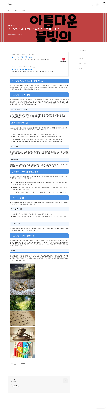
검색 (93, 4)
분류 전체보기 (82, 50)
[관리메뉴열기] (104, 3)
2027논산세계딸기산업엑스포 (22, 57)
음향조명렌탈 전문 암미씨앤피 (22, 69)
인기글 (85, 63)
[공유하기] (15, 364)
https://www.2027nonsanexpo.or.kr (21, 54)
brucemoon (14, 381)
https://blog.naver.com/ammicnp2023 (22, 66)
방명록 (23, 10)
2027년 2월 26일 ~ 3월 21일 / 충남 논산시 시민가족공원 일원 (30, 59)
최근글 (80, 63)
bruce (11, 4)
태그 (16, 10)
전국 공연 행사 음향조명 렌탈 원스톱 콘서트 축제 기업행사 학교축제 (32, 71)
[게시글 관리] (17, 364)
